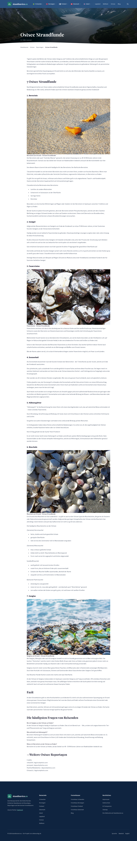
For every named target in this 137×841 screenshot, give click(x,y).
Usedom (64, 213)
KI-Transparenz (107, 806)
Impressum (106, 799)
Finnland (63, 4)
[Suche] (127, 4)
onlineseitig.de (36, 834)
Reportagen (39, 47)
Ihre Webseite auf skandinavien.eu (113, 813)
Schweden (38, 4)
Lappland (97, 4)
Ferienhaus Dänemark (77, 810)
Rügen (59, 204)
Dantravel (20, 810)
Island (87, 4)
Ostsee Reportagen (54, 755)
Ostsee (113, 4)
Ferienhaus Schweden (77, 799)
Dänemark (76, 4)
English (127, 834)
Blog (119, 4)
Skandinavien (24, 47)
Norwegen (51, 4)
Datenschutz (106, 803)
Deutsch (121, 834)
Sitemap (105, 810)
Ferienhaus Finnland (77, 806)
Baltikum (105, 4)
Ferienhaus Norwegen (77, 803)
